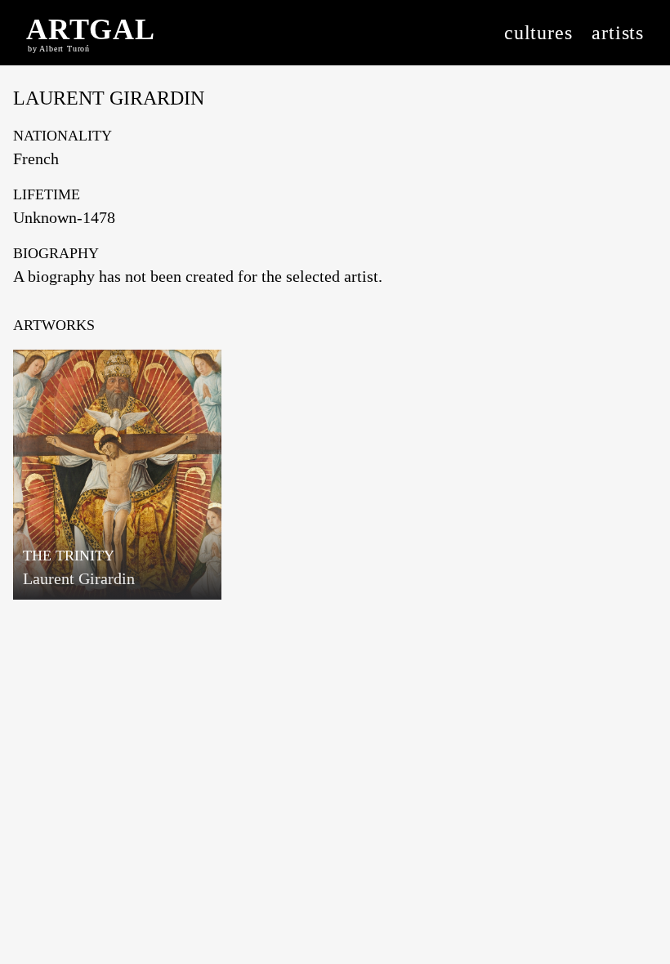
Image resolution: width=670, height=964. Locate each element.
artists (618, 32)
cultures (538, 32)
